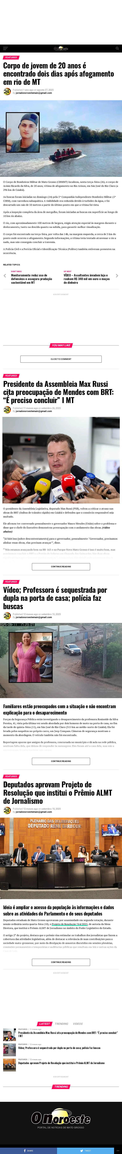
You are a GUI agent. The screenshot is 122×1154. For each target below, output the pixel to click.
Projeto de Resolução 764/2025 (70, 924)
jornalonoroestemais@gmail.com (34, 93)
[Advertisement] (61, 22)
